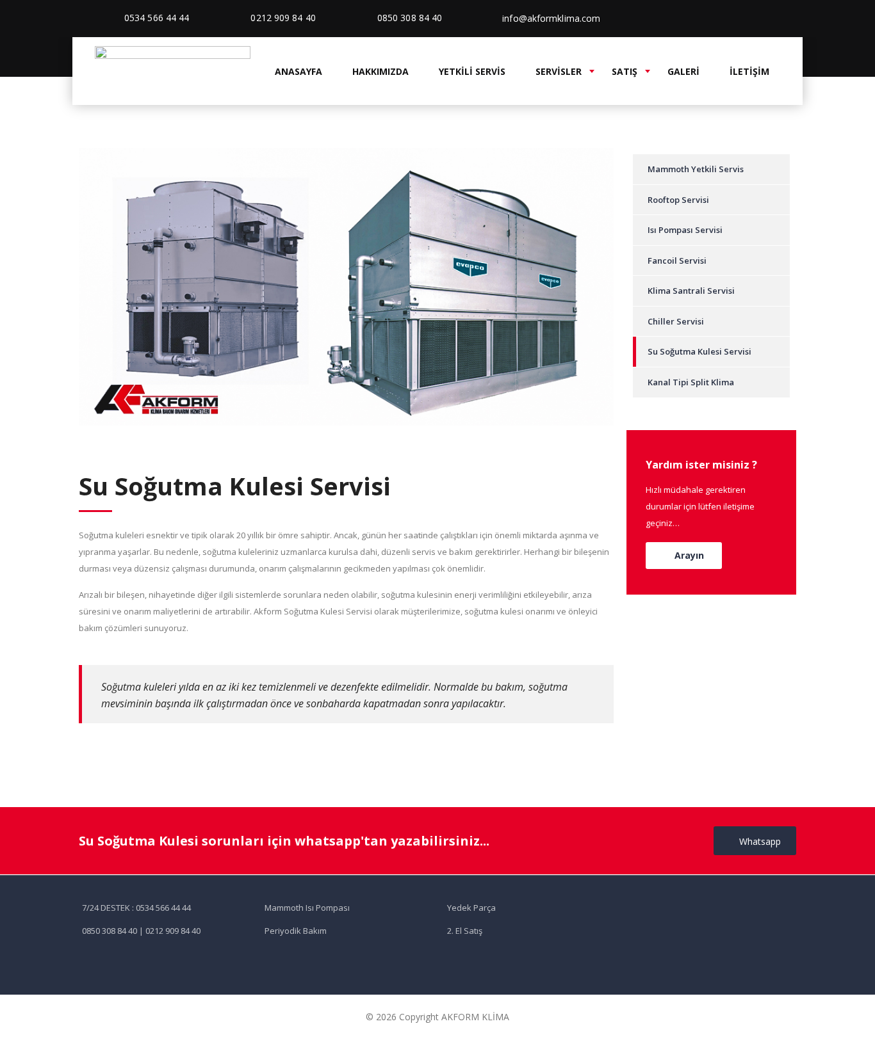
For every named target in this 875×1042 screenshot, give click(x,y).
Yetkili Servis (472, 71)
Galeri (683, 71)
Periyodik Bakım (296, 931)
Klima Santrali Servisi (691, 290)
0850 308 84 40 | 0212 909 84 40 (141, 931)
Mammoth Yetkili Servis (696, 169)
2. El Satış (464, 931)
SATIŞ (624, 71)
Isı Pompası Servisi (685, 230)
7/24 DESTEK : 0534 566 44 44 (136, 907)
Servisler (559, 71)
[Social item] (752, 18)
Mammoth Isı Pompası (307, 907)
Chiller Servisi (676, 321)
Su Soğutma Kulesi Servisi (699, 351)
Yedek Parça (471, 907)
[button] (684, 555)
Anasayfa (298, 71)
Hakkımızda (380, 71)
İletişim (749, 71)
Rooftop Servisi (678, 199)
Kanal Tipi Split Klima (691, 382)
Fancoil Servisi (677, 260)
